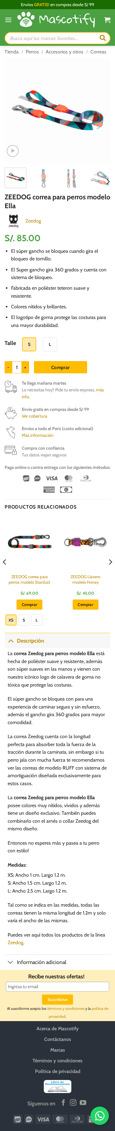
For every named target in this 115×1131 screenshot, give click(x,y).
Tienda (12, 52)
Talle (10, 343)
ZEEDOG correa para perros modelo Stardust (29, 579)
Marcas (57, 1050)
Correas (98, 52)
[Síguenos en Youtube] (83, 1103)
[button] (8, 19)
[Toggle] (11, 640)
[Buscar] (102, 38)
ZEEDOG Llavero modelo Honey (85, 579)
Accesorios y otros (64, 52)
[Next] (100, 110)
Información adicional (41, 962)
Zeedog (33, 221)
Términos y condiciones (57, 1061)
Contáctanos (57, 1039)
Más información (37, 435)
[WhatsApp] (99, 1116)
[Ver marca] (13, 220)
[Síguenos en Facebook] (63, 1103)
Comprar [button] (85, 604)
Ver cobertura (34, 416)
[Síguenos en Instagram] (73, 1103)
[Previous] (14, 110)
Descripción (30, 640)
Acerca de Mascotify (57, 1028)
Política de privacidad (57, 1071)
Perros (32, 52)
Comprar (60, 367)
